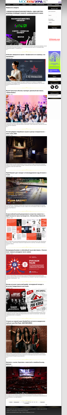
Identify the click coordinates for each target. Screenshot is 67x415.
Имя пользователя (52, 11)
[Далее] (7, 49)
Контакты (49, 4)
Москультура (16, 4)
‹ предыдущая (16, 402)
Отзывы (30, 5)
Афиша (24, 4)
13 (32, 402)
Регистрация (50, 19)
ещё (46, 404)
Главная (8, 4)
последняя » (26, 403)
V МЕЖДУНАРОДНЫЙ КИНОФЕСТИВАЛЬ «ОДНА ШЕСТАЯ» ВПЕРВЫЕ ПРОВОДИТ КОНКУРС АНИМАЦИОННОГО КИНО (24, 12)
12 (30, 402)
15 (36, 402)
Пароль (50, 15)
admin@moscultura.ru (15, 412)
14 (34, 402)
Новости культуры (39, 5)
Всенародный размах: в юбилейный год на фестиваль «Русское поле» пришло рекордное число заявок (26, 251)
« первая (10, 402)
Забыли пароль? (51, 20)
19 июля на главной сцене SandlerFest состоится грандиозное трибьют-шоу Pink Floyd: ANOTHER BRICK (25, 322)
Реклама (57, 4)
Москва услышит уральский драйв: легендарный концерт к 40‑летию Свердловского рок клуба (25, 285)
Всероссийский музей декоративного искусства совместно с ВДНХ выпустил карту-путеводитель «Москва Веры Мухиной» (26, 215)
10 (26, 402)
